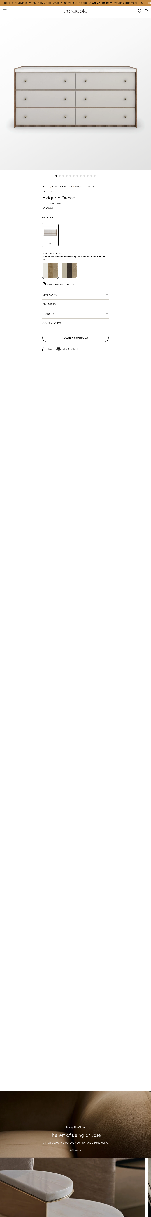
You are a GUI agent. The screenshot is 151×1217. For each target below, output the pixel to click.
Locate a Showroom (75, 337)
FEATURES (48, 313)
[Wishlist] (139, 11)
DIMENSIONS (50, 294)
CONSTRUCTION (52, 323)
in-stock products (62, 186)
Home (45, 186)
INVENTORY (49, 304)
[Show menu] (4, 11)
